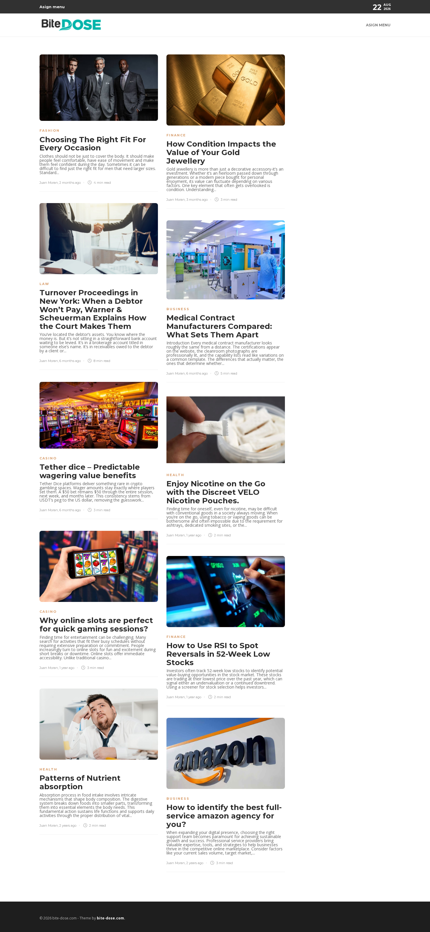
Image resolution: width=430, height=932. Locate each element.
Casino (48, 458)
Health (175, 475)
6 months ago (70, 361)
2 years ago (67, 825)
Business (178, 309)
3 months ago (197, 200)
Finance (176, 135)
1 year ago (193, 535)
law (44, 284)
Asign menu (52, 6)
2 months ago (70, 183)
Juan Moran (48, 183)
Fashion (49, 130)
